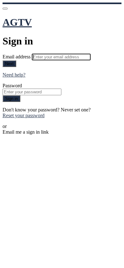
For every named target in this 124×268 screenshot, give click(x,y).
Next (9, 63)
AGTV (17, 22)
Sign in (11, 98)
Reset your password (24, 115)
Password (12, 85)
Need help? (14, 74)
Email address (17, 56)
